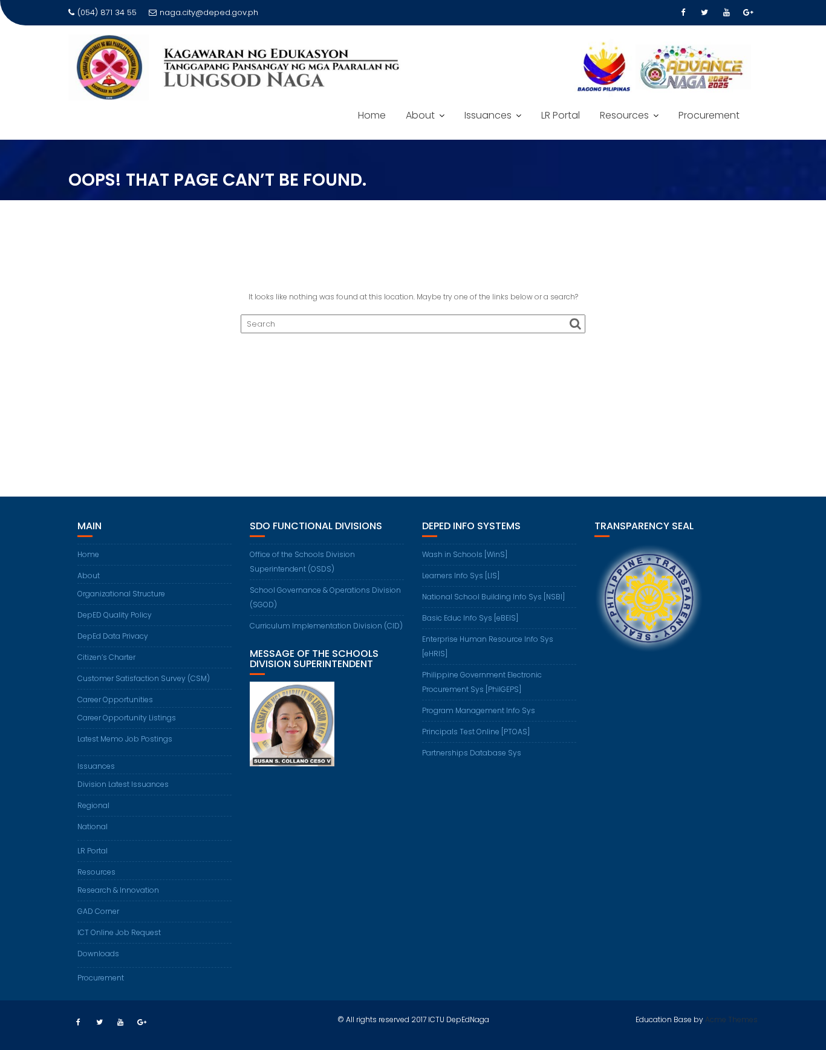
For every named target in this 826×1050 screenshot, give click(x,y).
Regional (93, 805)
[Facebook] (682, 12)
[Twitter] (704, 12)
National (92, 826)
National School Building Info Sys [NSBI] (493, 597)
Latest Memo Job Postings (124, 739)
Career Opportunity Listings (126, 717)
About (420, 115)
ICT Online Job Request (119, 932)
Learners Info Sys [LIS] (460, 575)
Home (372, 115)
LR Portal (560, 115)
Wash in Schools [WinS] (464, 554)
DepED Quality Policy (114, 615)
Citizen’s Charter (106, 657)
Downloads (98, 953)
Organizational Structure (121, 594)
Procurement (709, 115)
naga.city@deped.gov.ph (209, 12)
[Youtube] (726, 12)
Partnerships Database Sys (471, 753)
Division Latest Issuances (123, 784)
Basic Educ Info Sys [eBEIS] (470, 618)
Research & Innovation (118, 890)
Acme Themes (731, 1019)
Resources (624, 115)
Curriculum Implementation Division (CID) (326, 626)
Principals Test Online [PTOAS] (476, 731)
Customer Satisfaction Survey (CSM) (143, 678)
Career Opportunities (115, 699)
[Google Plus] (748, 12)
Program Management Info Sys (478, 710)
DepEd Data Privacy (112, 636)
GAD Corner (98, 911)
